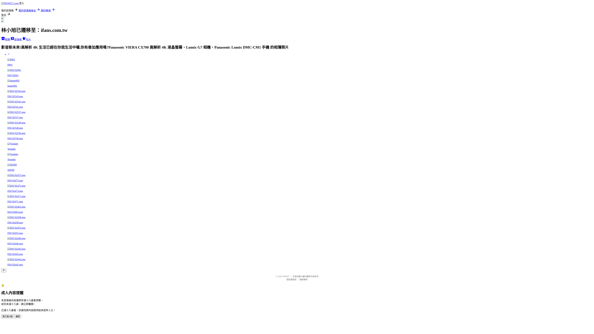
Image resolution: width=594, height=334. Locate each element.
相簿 (8, 39)
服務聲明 (303, 279)
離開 (18, 316)
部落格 (18, 39)
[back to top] (3, 270)
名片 (28, 39)
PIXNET (285, 276)
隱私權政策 (291, 279)
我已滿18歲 (7, 316)
